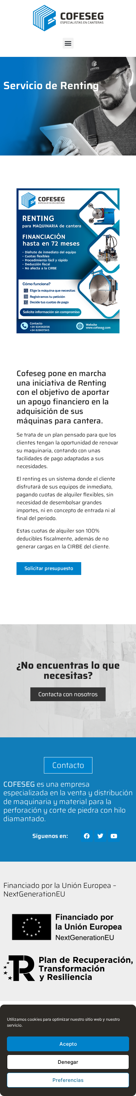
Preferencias (68, 1080)
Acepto (68, 1044)
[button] (68, 43)
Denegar (68, 1062)
